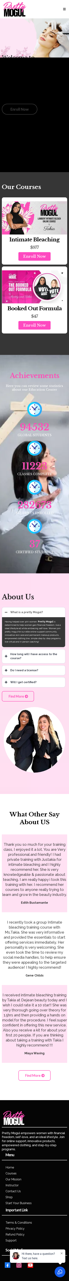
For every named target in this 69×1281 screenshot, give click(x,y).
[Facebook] (7, 1265)
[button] (64, 9)
